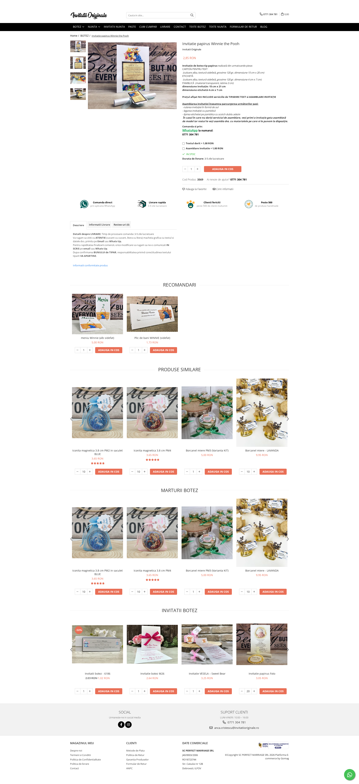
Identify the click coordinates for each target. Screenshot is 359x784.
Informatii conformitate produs (90, 265)
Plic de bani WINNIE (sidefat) (152, 338)
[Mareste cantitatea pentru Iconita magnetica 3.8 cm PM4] (145, 472)
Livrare (165, 26)
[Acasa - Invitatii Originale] (89, 15)
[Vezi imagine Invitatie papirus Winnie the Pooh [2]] (78, 78)
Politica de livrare (79, 763)
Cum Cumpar (148, 26)
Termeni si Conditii (80, 755)
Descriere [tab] (78, 225)
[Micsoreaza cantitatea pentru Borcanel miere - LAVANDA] (242, 472)
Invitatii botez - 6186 (97, 673)
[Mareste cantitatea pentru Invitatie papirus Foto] (254, 691)
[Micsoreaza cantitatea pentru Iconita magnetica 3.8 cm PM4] (132, 472)
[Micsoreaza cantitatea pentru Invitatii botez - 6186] (77, 691)
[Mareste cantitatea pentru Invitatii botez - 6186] (90, 691)
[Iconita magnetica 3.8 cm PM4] (152, 412)
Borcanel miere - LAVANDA (262, 450)
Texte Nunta (217, 26)
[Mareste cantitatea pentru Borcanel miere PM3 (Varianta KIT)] (199, 472)
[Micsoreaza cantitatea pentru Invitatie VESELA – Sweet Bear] (187, 691)
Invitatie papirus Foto (262, 673)
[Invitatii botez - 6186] (97, 644)
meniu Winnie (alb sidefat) (97, 338)
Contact (180, 26)
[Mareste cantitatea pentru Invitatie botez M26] (145, 691)
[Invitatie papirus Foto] (261, 644)
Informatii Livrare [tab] (99, 224)
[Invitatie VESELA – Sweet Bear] (207, 644)
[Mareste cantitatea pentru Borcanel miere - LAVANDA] (254, 472)
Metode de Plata (135, 750)
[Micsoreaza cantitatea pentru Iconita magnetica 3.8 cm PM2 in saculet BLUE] (77, 472)
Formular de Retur (243, 26)
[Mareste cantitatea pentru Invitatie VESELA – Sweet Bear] (199, 691)
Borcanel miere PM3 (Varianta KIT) (207, 450)
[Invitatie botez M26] (152, 644)
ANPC (129, 768)
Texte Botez (197, 26)
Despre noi (76, 750)
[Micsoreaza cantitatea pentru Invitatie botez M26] (132, 691)
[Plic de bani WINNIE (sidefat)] (152, 314)
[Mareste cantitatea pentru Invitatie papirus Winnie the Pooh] (197, 169)
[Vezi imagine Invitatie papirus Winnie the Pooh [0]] (78, 46)
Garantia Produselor (137, 759)
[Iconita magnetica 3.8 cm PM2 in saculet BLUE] (97, 412)
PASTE (132, 26)
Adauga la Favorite (196, 189)
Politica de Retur (135, 755)
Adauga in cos (222, 169)
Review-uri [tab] (121, 224)
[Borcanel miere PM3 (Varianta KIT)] (207, 412)
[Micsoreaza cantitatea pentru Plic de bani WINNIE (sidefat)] (132, 350)
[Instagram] (128, 724)
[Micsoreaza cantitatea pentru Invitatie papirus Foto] (242, 691)
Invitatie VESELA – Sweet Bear (207, 673)
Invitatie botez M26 (152, 673)
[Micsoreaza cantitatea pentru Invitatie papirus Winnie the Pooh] (185, 169)
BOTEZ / (85, 35)
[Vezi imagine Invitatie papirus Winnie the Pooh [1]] (78, 62)
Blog (263, 26)
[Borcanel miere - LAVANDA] (261, 413)
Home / (75, 35)
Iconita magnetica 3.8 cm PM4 (152, 450)
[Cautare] (192, 15)
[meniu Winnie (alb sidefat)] (97, 314)
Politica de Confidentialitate (85, 759)
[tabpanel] (132, 75)
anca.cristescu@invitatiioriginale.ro (236, 728)
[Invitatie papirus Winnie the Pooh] (132, 75)
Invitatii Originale (191, 49)
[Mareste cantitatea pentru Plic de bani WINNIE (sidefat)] (145, 350)
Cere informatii (224, 189)
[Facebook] (121, 724)
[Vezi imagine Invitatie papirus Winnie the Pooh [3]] (78, 94)
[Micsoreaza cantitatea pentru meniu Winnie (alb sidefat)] (77, 350)
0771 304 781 (236, 722)
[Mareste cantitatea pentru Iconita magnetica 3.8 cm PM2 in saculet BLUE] (90, 472)
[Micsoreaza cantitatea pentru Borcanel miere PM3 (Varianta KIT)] (187, 472)
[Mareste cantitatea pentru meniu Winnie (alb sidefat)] (90, 350)
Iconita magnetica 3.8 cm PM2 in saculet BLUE (97, 452)
